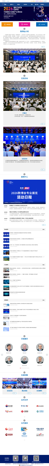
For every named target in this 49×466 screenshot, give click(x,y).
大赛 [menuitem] (32, 4)
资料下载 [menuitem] (36, 4)
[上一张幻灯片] (5, 192)
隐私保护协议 (8, 463)
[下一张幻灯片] (44, 192)
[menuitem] (6, 4)
